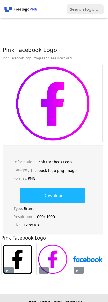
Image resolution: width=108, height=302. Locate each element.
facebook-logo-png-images (54, 170)
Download (53, 195)
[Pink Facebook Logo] (17, 259)
